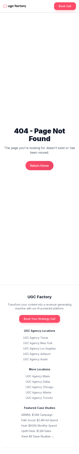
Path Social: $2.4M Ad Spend (39, 420)
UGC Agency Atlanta (38, 392)
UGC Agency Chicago (39, 387)
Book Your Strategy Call (39, 318)
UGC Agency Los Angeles (39, 348)
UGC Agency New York (38, 343)
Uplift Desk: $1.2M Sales (36, 431)
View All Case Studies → (37, 436)
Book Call (65, 6)
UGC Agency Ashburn (37, 353)
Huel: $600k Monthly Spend (39, 425)
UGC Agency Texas (35, 337)
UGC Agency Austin (35, 359)
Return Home (39, 166)
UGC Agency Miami (38, 376)
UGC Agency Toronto (39, 397)
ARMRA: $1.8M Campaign (37, 414)
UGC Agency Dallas (38, 381)
